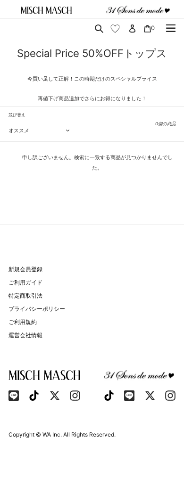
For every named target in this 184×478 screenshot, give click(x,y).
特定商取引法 (25, 295)
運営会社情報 (25, 335)
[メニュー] (170, 28)
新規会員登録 (25, 269)
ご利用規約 (22, 321)
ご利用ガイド (25, 282)
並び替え (16, 114)
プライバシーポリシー (36, 308)
